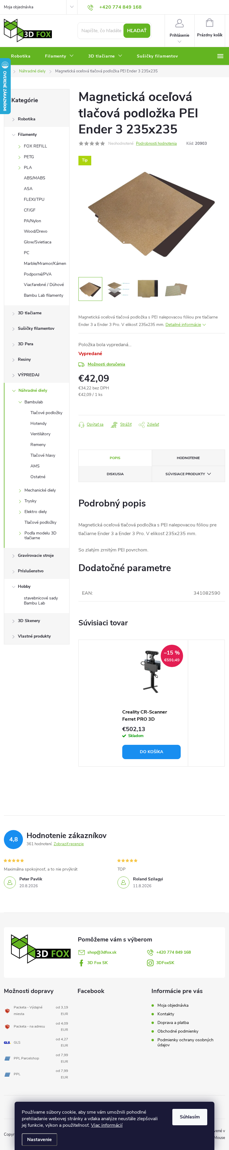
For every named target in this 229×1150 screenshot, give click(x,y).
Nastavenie (39, 1139)
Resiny (24, 359)
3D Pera (25, 344)
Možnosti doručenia (106, 364)
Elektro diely (35, 512)
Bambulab (33, 402)
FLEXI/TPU (34, 199)
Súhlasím (190, 1117)
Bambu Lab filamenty (43, 295)
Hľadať (137, 30)
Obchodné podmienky (177, 1031)
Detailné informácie (183, 324)
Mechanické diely (40, 490)
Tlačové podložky (46, 413)
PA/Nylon (32, 221)
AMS (35, 466)
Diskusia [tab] (115, 474)
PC (26, 253)
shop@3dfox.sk (102, 952)
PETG (29, 157)
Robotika (26, 119)
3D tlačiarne (29, 313)
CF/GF (29, 210)
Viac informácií (107, 1125)
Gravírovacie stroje (36, 555)
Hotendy (38, 423)
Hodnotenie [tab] (188, 458)
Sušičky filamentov (36, 328)
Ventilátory (40, 434)
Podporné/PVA (38, 274)
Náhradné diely (32, 390)
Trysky (30, 501)
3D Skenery (29, 621)
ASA (28, 189)
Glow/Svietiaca (37, 242)
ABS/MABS (34, 178)
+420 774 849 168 (173, 952)
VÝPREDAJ (28, 375)
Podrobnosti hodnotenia (156, 143)
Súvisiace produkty (185, 474)
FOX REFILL (35, 146)
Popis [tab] (115, 458)
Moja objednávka (18, 7)
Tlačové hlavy (42, 455)
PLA (28, 167)
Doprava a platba (173, 1022)
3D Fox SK (97, 963)
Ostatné (37, 477)
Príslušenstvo (31, 571)
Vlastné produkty (34, 636)
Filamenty (27, 134)
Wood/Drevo (35, 231)
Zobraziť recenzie (69, 844)
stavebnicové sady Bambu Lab (41, 600)
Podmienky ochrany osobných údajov (185, 1042)
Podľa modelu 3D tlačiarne (40, 535)
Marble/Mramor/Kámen (45, 263)
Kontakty (165, 1014)
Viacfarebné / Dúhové (44, 285)
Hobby (24, 586)
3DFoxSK (165, 963)
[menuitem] (21, 56)
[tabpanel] (151, 703)
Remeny (38, 444)
